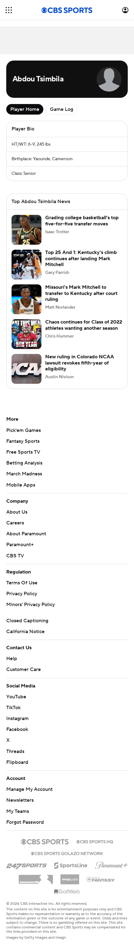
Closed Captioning (27, 621)
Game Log (61, 109)
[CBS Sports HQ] (94, 841)
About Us (16, 512)
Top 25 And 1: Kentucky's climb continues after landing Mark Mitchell (81, 258)
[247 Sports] (26, 864)
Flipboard (17, 762)
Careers (15, 523)
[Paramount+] (111, 864)
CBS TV (15, 556)
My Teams (17, 811)
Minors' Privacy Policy (30, 604)
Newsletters (20, 800)
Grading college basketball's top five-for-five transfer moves (82, 221)
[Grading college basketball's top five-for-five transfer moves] (26, 230)
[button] (8, 10)
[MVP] (69, 877)
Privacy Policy (21, 594)
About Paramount (26, 534)
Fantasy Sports (23, 441)
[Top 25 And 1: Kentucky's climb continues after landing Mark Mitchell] (26, 264)
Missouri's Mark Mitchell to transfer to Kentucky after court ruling (81, 293)
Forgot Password (25, 822)
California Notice (25, 631)
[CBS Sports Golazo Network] (67, 853)
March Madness (24, 474)
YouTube (16, 697)
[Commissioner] (36, 877)
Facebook (17, 729)
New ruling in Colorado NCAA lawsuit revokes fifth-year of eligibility (79, 363)
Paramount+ (20, 545)
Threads (15, 751)
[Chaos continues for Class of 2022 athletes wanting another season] (26, 334)
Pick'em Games (23, 430)
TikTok (13, 708)
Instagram (17, 718)
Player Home (24, 109)
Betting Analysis (24, 463)
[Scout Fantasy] (101, 879)
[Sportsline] (71, 864)
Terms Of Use (21, 583)
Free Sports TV (23, 452)
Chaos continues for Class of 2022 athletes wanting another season (83, 325)
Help (11, 658)
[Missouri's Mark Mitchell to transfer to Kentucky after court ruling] (26, 299)
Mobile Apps (20, 485)
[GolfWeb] (67, 892)
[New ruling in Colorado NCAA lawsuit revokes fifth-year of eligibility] (26, 369)
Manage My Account (29, 789)
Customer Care (23, 669)
